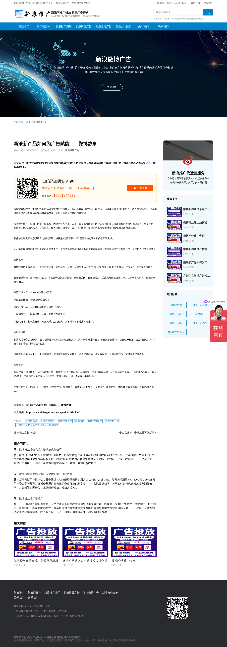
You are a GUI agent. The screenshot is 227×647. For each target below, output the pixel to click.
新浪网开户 (43, 26)
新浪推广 (23, 26)
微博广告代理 (112, 421)
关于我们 (143, 26)
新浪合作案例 (123, 26)
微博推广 (79, 421)
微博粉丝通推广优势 (25, 432)
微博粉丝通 (31, 421)
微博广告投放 (48, 421)
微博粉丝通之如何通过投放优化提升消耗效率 (45, 474)
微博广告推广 (95, 421)
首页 (28, 122)
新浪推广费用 (64, 26)
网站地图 (208, 3)
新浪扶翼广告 (84, 26)
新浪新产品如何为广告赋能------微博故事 (37, 425)
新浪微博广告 (104, 26)
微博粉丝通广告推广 (31, 498)
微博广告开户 (65, 421)
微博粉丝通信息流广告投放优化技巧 (40, 449)
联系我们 (163, 26)
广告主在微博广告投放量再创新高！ (137, 432)
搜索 (208, 12)
